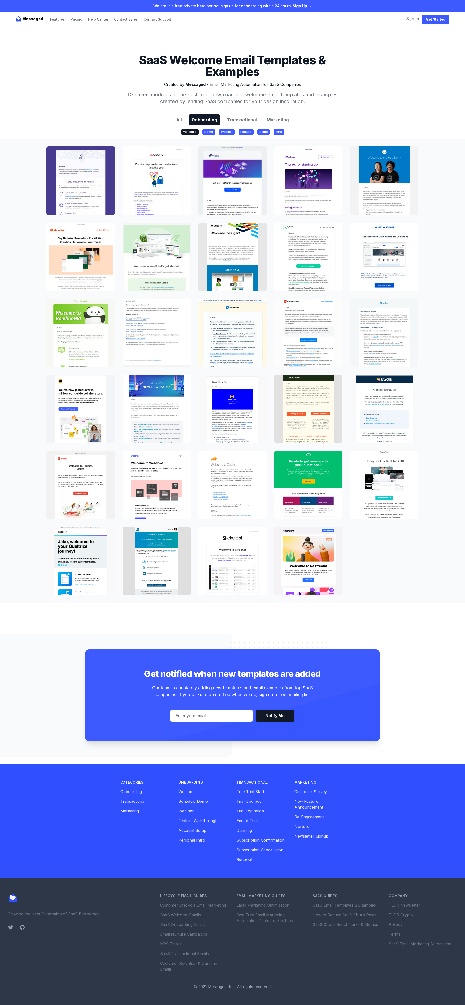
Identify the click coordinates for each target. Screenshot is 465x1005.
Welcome (190, 132)
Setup (263, 132)
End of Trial (247, 820)
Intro (279, 132)
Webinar (227, 132)
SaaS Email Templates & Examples (344, 905)
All (179, 119)
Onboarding (204, 119)
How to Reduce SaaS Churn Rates (344, 914)
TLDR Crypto (401, 914)
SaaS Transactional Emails (184, 953)
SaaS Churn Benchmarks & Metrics (345, 924)
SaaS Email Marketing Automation (420, 943)
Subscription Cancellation (259, 849)
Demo (208, 132)
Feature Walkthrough (197, 820)
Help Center (98, 19)
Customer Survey (310, 791)
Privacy (396, 924)
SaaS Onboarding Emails (182, 924)
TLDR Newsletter (404, 905)
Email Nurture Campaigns (183, 934)
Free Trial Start (250, 791)
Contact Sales (126, 19)
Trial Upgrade (249, 801)
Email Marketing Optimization (262, 905)
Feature (246, 132)
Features (57, 19)
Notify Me (275, 715)
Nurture (301, 826)
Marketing (278, 119)
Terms (394, 934)
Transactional (242, 119)
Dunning (244, 830)
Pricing (76, 19)
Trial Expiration (250, 811)
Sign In (412, 18)
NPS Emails (170, 943)
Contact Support (157, 19)
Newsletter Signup (311, 836)
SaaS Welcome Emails (180, 914)
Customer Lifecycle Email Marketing (193, 905)
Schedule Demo (193, 801)
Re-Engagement (309, 816)
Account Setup (192, 830)
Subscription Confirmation (260, 840)
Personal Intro (191, 840)
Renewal (244, 859)
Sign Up (302, 5)
